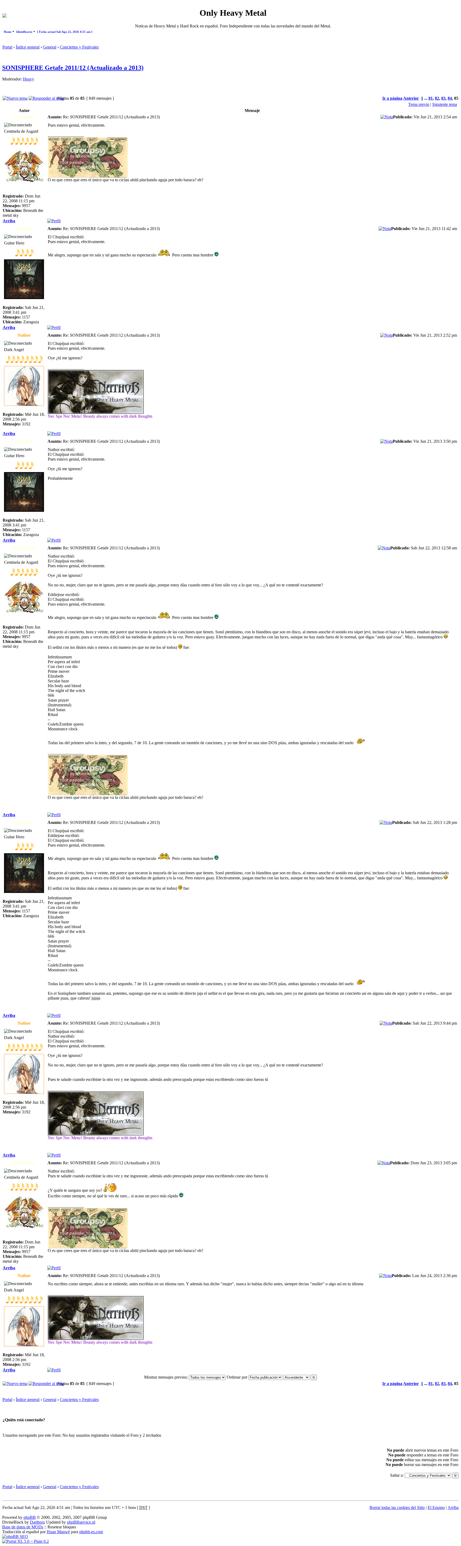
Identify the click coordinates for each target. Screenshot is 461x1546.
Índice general (27, 47)
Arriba (9, 221)
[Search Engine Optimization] (15, 1536)
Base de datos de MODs (22, 1527)
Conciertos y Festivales (79, 47)
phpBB (29, 1517)
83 (443, 98)
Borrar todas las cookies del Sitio (397, 1507)
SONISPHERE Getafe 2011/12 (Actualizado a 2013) (73, 67)
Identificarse (24, 31)
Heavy (28, 79)
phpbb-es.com (91, 1531)
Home (7, 31)
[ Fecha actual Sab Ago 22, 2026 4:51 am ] (64, 31)
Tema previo (418, 104)
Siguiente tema (444, 104)
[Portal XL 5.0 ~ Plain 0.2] (25, 1541)
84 (450, 98)
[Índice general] (4, 16)
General (49, 47)
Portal (7, 47)
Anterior (411, 98)
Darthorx (37, 1522)
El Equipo (436, 1507)
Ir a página (392, 98)
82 (437, 98)
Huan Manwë (58, 1531)
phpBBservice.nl (81, 1522)
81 (430, 98)
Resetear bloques (61, 1527)
